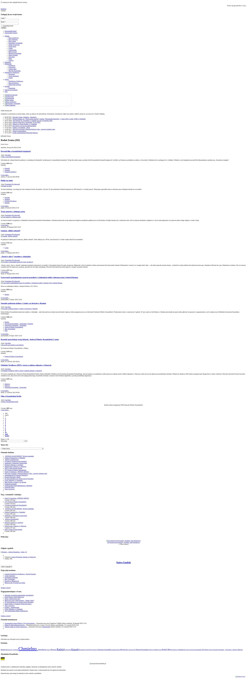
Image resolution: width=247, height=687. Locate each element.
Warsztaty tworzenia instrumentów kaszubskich (19, 595)
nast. (6, 434)
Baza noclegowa (13, 38)
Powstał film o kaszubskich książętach (16, 151)
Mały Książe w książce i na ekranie (15, 482)
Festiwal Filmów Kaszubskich (14, 327)
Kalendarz (8, 62)
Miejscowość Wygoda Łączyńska (15, 583)
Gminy (10, 48)
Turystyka (205, 650)
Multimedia (8, 64)
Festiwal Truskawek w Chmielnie (15, 458)
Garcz (49, 649)
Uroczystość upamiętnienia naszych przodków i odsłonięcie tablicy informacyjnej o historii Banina (39, 277)
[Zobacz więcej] (6, 588)
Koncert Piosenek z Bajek (12, 477)
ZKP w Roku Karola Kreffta (13, 468)
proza (160, 649)
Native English (13, 55)
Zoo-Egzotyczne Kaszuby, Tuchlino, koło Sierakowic (123, 542)
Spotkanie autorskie (11, 484)
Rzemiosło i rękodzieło (15, 43)
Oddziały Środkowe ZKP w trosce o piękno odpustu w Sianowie (26, 365)
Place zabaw (12, 41)
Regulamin (11, 88)
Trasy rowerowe (10, 489)
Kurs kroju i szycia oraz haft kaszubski (24, 126)
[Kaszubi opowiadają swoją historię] (12, 345)
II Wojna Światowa (10, 201)
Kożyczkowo (94, 649)
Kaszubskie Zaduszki (11, 577)
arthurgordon (46, 627)
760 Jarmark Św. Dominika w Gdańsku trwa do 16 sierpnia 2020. (33, 120)
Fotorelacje (11, 65)
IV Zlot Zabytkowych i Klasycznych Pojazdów (19, 479)
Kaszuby (75, 649)
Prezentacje (11, 67)
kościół (87, 649)
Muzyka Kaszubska (14, 71)
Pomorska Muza (10, 487)
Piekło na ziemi (7, 180)
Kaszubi (7, 168)
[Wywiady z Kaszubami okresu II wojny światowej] (17, 262)
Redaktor (3, 9)
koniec (7, 436)
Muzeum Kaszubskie (14, 53)
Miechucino (124, 650)
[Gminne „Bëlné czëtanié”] (9, 236)
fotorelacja (42, 649)
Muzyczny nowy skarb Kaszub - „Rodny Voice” (19, 600)
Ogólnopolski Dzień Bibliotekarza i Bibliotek (18, 486)
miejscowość (132, 649)
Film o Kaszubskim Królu (11, 396)
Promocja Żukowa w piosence (14, 465)
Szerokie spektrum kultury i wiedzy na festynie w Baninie (23, 303)
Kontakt (7, 86)
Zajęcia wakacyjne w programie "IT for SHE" (27, 122)
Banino (7, 294)
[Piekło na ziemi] (6, 186)
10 (6, 432)
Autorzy (11, 60)
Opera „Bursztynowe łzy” (12, 599)
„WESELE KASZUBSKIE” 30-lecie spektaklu (19, 456)
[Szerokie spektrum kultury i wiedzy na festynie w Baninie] (19, 309)
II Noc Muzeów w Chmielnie (14, 480)
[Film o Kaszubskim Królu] (9, 402)
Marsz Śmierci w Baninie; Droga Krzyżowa (18, 604)
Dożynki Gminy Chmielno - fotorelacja (24, 117)
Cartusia (15, 649)
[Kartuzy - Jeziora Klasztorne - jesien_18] (14, 552)
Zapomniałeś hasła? (11, 31)
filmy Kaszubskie (10, 329)
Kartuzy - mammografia (12, 607)
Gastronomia (12, 50)
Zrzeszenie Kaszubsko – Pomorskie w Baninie (19, 324)
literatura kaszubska (105, 650)
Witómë (7, 36)
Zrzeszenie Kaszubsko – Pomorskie (15, 325)
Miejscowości (12, 52)
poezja (156, 649)
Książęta (7, 170)
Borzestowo (9, 649)
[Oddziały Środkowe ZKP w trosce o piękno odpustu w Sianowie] (21, 371)
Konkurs (82, 649)
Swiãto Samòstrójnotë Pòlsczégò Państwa (25, 133)
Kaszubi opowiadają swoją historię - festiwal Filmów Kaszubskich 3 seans (30, 339)
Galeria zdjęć (12, 69)
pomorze (7, 199)
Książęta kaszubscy (10, 172)
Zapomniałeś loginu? (11, 33)
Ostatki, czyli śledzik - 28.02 (21, 127)
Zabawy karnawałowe (19, 131)
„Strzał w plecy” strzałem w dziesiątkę (16, 257)
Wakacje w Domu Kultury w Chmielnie (25, 124)
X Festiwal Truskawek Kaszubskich (16, 461)
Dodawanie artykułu (14, 85)
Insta (6, 91)
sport (188, 649)
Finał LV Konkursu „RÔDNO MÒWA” (17, 472)
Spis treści (11, 57)
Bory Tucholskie (10, 579)
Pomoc (10, 78)
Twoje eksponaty (13, 76)
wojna (210, 649)
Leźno (6, 248)
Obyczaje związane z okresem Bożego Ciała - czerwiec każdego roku (34, 129)
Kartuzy (61, 649)
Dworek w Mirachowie (12, 581)
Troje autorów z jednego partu (13, 212)
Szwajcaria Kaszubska (196, 649)
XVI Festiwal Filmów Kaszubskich (15, 470)
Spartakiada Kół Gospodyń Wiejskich (16, 475)
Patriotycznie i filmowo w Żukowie (15, 466)
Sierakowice (182, 650)
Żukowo (7, 386)
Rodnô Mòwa (167, 650)
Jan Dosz (8, 155)
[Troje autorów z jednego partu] (11, 217)
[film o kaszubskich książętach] (10, 157)
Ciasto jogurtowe (10, 576)
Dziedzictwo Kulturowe (12, 72)
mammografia (116, 649)
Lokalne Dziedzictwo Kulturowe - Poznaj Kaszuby (20, 574)
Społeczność (12, 46)
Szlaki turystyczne (14, 45)
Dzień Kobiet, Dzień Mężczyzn (14, 597)
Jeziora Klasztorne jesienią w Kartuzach (23, 557)
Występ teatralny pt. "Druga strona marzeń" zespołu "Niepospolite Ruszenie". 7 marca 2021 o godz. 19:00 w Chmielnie (49, 119)
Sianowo (7, 384)
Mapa (10, 58)
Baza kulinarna (13, 39)
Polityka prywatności (11, 90)
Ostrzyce (151, 649)
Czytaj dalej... (5, 175)
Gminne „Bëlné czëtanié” (11, 231)
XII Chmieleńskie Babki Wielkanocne (16, 611)
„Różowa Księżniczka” (12, 459)
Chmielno (28, 648)
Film (6, 330)
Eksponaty (11, 74)
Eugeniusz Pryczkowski (12, 184)
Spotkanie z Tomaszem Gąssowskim (16, 463)
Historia (7, 203)
